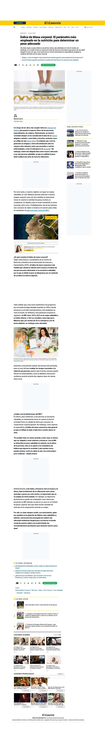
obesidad (19, 593)
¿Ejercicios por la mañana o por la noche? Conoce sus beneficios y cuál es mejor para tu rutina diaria (33, 576)
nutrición (34, 590)
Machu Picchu (58, 27)
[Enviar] (14, 27)
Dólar (65, 27)
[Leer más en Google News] (15, 65)
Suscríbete (19, 23)
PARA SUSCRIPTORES (75, 127)
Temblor (23, 27)
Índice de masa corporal (22, 590)
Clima (72, 27)
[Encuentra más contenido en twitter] (23, 65)
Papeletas (35, 27)
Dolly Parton (29, 27)
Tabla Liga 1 (51, 27)
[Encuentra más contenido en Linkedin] (26, 65)
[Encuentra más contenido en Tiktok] (34, 65)
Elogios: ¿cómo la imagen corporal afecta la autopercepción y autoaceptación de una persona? (52, 57)
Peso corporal (47, 590)
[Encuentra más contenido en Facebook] (19, 65)
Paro (69, 27)
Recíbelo (29, 250)
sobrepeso (27, 593)
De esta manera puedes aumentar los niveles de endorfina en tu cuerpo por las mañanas (50, 60)
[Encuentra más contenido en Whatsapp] (30, 65)
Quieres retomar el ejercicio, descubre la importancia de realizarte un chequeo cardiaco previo (34, 572)
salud (40, 590)
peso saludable (58, 590)
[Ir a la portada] (48, 715)
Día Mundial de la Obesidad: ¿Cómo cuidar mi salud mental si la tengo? (36, 567)
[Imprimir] (38, 65)
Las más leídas (22, 599)
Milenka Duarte (18, 119)
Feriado (77, 27)
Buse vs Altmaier (43, 27)
